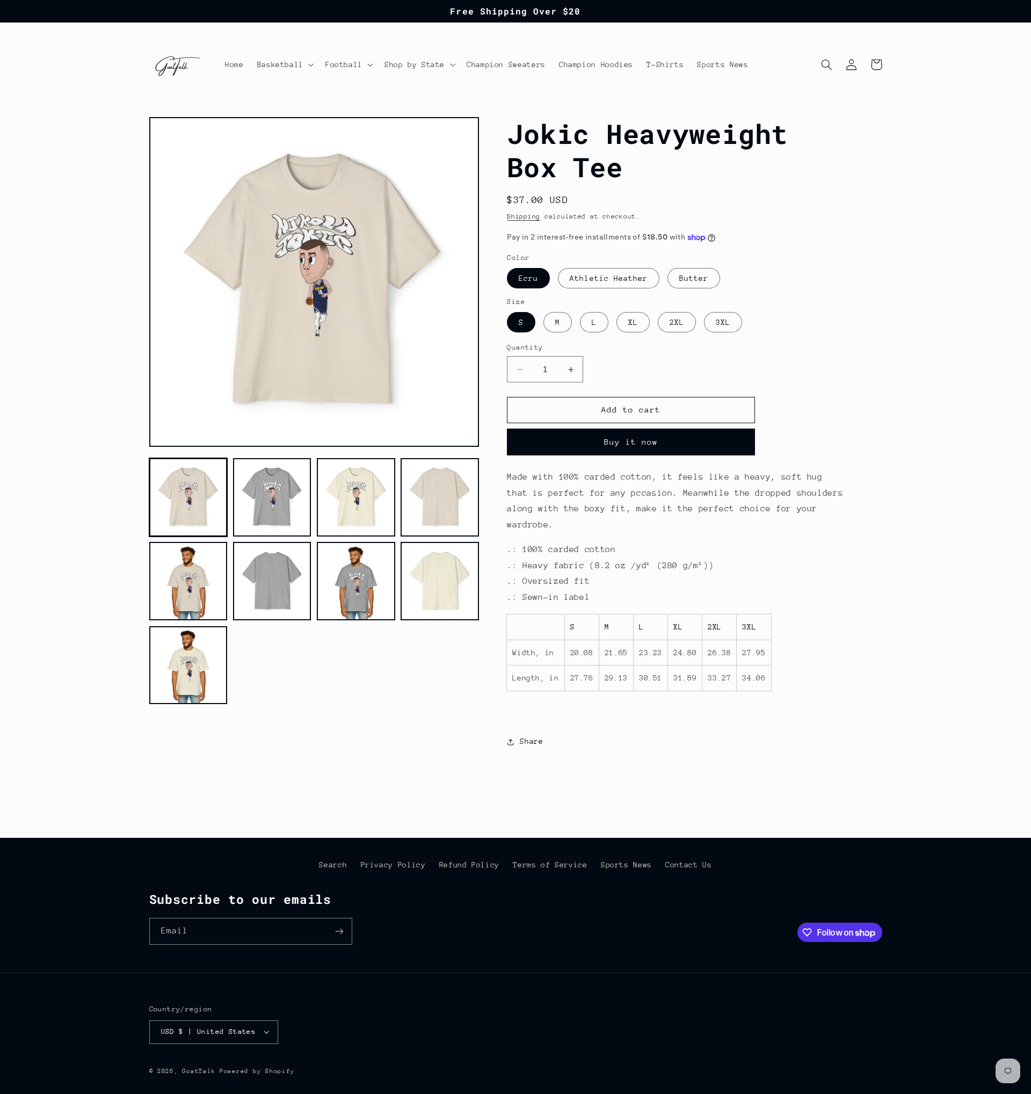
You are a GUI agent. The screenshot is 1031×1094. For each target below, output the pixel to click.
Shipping (523, 216)
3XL (723, 322)
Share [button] (531, 741)
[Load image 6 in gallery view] (272, 581)
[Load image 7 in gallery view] (356, 581)
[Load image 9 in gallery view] (188, 665)
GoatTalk (201, 1071)
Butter (693, 278)
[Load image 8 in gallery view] (440, 581)
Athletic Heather (609, 278)
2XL (677, 322)
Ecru (528, 278)
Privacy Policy (393, 864)
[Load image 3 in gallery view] (356, 497)
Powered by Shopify (257, 1071)
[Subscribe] (338, 931)
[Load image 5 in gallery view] (188, 581)
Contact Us (688, 864)
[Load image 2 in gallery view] (272, 497)
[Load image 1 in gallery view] (188, 497)
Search (333, 864)
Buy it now (631, 441)
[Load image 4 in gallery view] (440, 497)
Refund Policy (469, 864)
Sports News (626, 864)
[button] (284, 64)
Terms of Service (550, 864)
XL (633, 322)
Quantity (525, 347)
